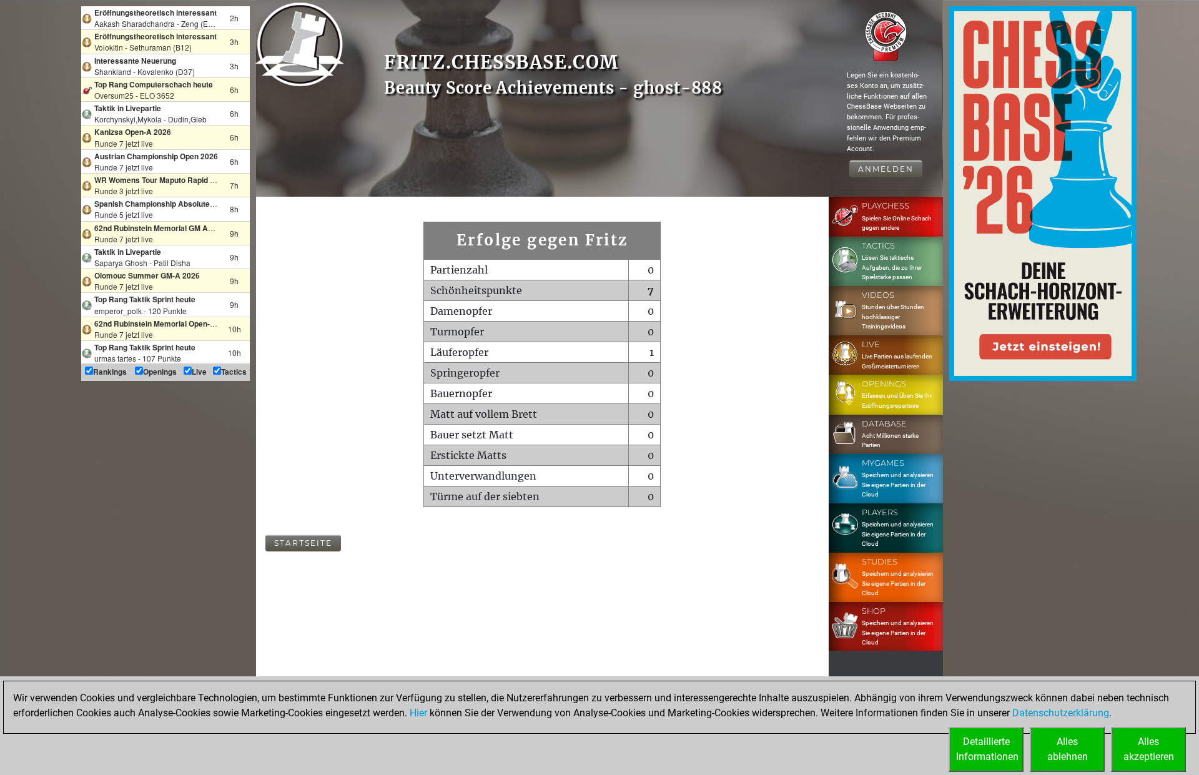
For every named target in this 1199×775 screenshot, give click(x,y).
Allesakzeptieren (1148, 749)
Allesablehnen (1067, 749)
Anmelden (886, 169)
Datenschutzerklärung (1060, 713)
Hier (418, 713)
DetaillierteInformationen (987, 749)
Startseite (303, 543)
